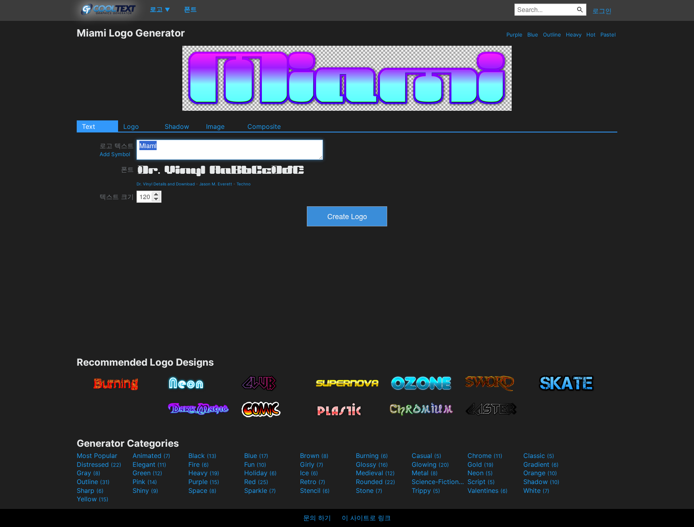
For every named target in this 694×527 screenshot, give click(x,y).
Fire (198, 464)
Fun (255, 464)
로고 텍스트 (117, 149)
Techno (244, 183)
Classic (538, 456)
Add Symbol (115, 154)
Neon (480, 473)
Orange (540, 473)
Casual (426, 456)
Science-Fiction (438, 482)
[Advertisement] (38, 147)
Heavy (573, 34)
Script (481, 482)
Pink (145, 482)
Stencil (315, 490)
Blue (533, 34)
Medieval (375, 473)
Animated (151, 456)
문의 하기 (317, 518)
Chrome (484, 456)
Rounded (375, 482)
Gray (88, 473)
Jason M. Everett (215, 183)
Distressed (99, 464)
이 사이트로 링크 (366, 518)
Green (147, 473)
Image (215, 126)
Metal (425, 473)
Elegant (149, 464)
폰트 (127, 169)
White (536, 490)
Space (202, 490)
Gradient (541, 464)
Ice (309, 473)
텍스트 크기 (117, 197)
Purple (514, 34)
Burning (372, 456)
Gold (480, 464)
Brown (314, 456)
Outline (552, 34)
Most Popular (97, 456)
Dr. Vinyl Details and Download (166, 183)
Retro (312, 482)
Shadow (177, 126)
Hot (591, 34)
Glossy (372, 464)
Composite (264, 126)
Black (202, 456)
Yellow (92, 499)
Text (88, 126)
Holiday (260, 473)
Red (256, 482)
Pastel (608, 34)
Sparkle (260, 490)
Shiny (145, 490)
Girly (311, 464)
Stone (369, 490)
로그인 (602, 11)
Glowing (430, 464)
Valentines (487, 490)
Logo (131, 126)
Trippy (426, 490)
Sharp (90, 490)
